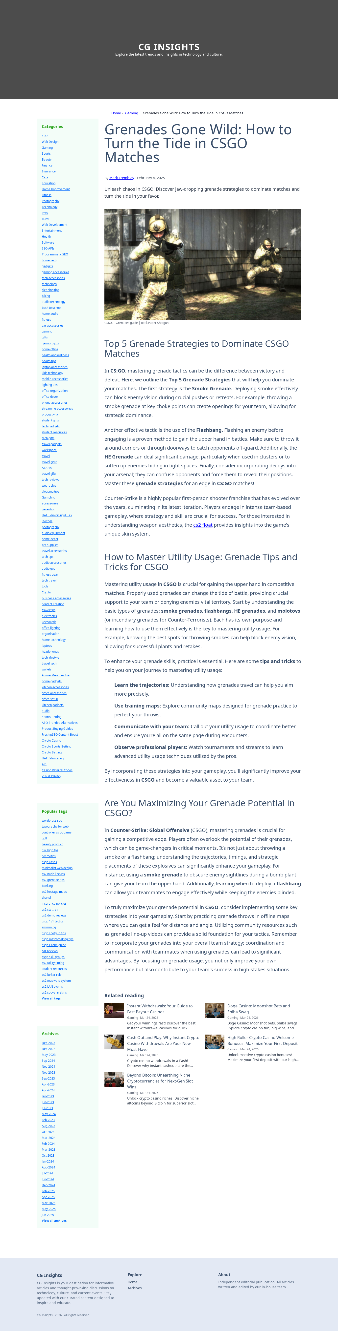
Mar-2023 (48, 1149)
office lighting (51, 628)
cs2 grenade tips (53, 880)
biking (46, 296)
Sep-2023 (48, 1078)
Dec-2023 (48, 1043)
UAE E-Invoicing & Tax (57, 515)
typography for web (55, 826)
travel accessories (54, 551)
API (44, 764)
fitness (46, 319)
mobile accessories (55, 379)
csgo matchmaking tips (57, 939)
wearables (49, 485)
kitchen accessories (55, 687)
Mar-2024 (48, 1138)
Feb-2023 (48, 1120)
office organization (55, 391)
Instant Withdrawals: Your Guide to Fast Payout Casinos (160, 1009)
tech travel (49, 580)
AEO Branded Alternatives (60, 723)
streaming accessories (57, 408)
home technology (54, 640)
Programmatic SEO (55, 254)
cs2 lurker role (52, 975)
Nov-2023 (48, 1072)
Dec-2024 (48, 1185)
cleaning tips (50, 290)
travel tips (48, 610)
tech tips (47, 557)
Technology (49, 207)
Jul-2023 (47, 1108)
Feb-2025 (48, 1191)
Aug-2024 (48, 1167)
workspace (49, 450)
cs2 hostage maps (54, 892)
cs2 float (203, 524)
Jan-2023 (48, 1096)
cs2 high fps (50, 850)
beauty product (52, 844)
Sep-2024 (48, 1061)
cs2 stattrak (50, 909)
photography (50, 527)
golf (44, 838)
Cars (45, 177)
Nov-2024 (48, 1066)
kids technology (52, 373)
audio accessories (54, 563)
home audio (50, 314)
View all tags (51, 998)
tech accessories (53, 278)
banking (47, 886)
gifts (45, 337)
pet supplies (50, 545)
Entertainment (52, 231)
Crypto (46, 592)
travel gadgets (52, 444)
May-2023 (49, 1055)
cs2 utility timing (53, 963)
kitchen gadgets (53, 705)
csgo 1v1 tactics (53, 921)
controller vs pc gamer (57, 832)
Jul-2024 (47, 1173)
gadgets (47, 266)
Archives (135, 1288)
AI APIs (47, 468)
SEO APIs (48, 248)
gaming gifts (50, 343)
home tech (49, 260)
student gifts (50, 420)
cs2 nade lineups (53, 874)
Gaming (131, 113)
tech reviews (50, 480)
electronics (49, 616)
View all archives (54, 1221)
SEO (45, 136)
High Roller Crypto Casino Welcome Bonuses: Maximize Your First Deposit (262, 1040)
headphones (50, 651)
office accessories (54, 693)
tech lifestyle (50, 657)
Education (48, 183)
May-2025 (49, 1209)
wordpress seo (52, 820)
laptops (47, 646)
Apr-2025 (48, 1197)
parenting (48, 509)
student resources (54, 432)
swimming (49, 927)
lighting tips (50, 385)
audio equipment (53, 533)
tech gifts (48, 438)
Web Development (54, 225)
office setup (50, 699)
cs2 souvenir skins (54, 992)
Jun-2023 (48, 1102)
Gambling (48, 497)
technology (49, 284)
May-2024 (49, 1114)
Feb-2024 (48, 1144)
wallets (46, 669)
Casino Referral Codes (57, 770)
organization (50, 634)
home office (50, 349)
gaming (47, 331)
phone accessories (55, 402)
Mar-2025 (48, 1203)
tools (45, 586)
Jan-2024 (48, 1161)
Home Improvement (56, 189)
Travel (46, 219)
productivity (50, 414)
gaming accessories (55, 272)
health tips (49, 361)
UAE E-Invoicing (53, 758)
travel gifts (49, 474)
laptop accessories (55, 367)
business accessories (56, 598)
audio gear (49, 568)
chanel (46, 897)
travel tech (49, 663)
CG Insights (169, 47)
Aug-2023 (48, 1126)
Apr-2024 (48, 1090)
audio (45, 711)
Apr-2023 (48, 1084)
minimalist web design (57, 868)
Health (46, 236)
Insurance (49, 171)
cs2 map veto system (56, 980)
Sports (46, 153)
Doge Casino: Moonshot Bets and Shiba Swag (258, 1009)
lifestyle (47, 521)
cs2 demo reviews (54, 915)
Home (116, 113)
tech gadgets (51, 426)
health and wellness (55, 355)
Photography (50, 201)
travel (46, 456)
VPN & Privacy (51, 776)
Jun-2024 (48, 1179)
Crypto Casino (51, 740)
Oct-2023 (48, 1155)
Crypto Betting (52, 752)
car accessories (52, 325)
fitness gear (50, 574)
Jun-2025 (48, 1215)
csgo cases (49, 862)
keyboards (49, 622)
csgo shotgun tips (54, 933)
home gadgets (52, 681)
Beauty (46, 159)
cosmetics (49, 856)
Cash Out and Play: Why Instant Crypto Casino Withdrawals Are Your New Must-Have (163, 1043)
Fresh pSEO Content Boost (60, 734)
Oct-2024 (48, 1132)
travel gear (49, 462)
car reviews (50, 951)
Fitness (46, 195)
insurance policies (54, 903)
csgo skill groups (53, 957)
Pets (45, 213)
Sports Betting (51, 717)
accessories (50, 503)
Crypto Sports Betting (56, 746)
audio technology (53, 302)
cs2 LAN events (52, 986)
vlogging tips (50, 491)
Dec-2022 (48, 1049)
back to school (51, 308)
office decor (50, 397)
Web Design (50, 142)
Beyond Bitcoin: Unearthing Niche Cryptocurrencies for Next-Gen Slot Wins (160, 1081)
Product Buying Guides (57, 729)
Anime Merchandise (56, 675)
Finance (47, 165)
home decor (50, 539)
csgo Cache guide (54, 945)
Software (48, 242)
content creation (53, 604)
